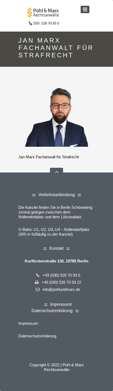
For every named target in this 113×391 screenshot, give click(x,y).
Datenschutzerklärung (37, 336)
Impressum (28, 323)
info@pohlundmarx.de (61, 289)
